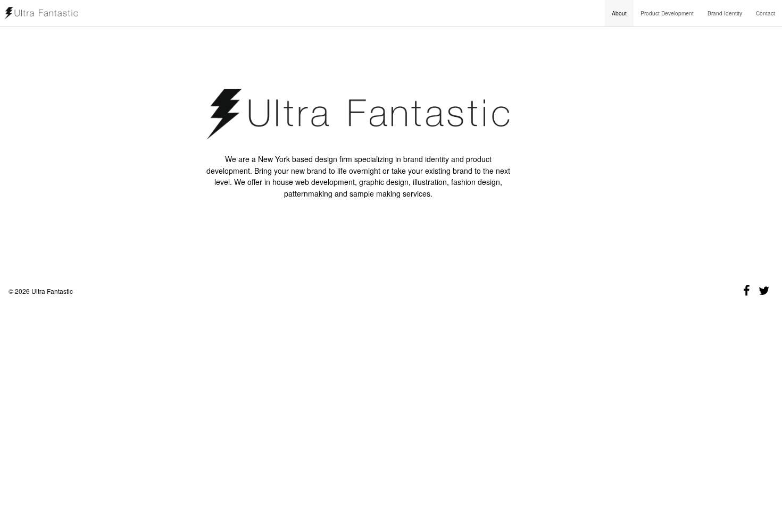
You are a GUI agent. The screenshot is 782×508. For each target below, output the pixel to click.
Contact (765, 13)
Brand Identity (725, 13)
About (619, 13)
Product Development (667, 13)
